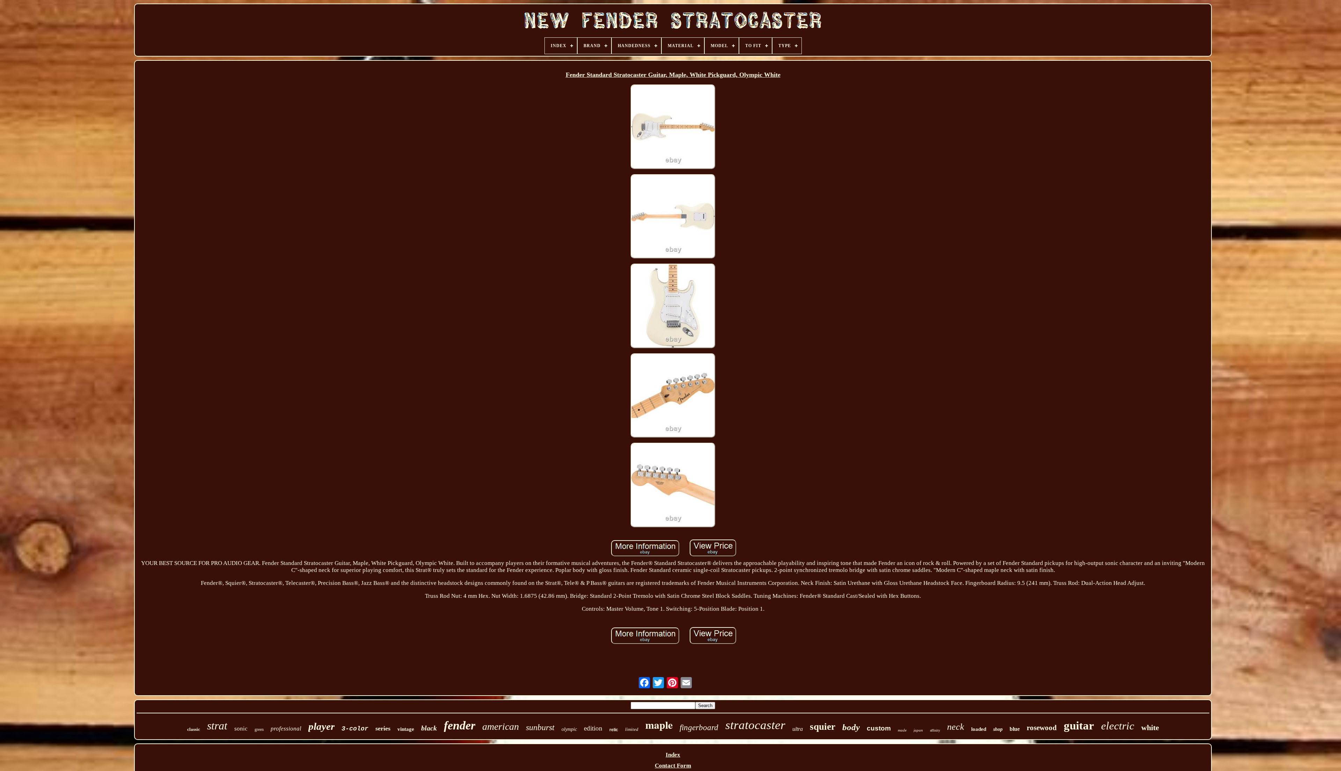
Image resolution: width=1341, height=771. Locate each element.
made (902, 730)
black (429, 728)
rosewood (1042, 728)
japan (918, 730)
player (321, 726)
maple (659, 724)
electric (1117, 726)
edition (593, 728)
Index (673, 754)
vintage (405, 729)
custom (879, 728)
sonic (241, 728)
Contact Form (673, 765)
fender (459, 725)
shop (998, 729)
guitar (1079, 725)
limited (631, 729)
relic (613, 729)
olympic (569, 729)
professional (286, 728)
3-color (355, 728)
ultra (797, 729)
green (259, 729)
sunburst (540, 727)
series (382, 728)
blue (1015, 729)
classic (193, 729)
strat (217, 725)
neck (955, 727)
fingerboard (699, 727)
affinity (935, 730)
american (500, 726)
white (1150, 727)
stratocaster (755, 725)
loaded (978, 729)
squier (822, 726)
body (851, 727)
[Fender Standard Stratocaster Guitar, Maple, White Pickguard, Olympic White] (673, 127)
